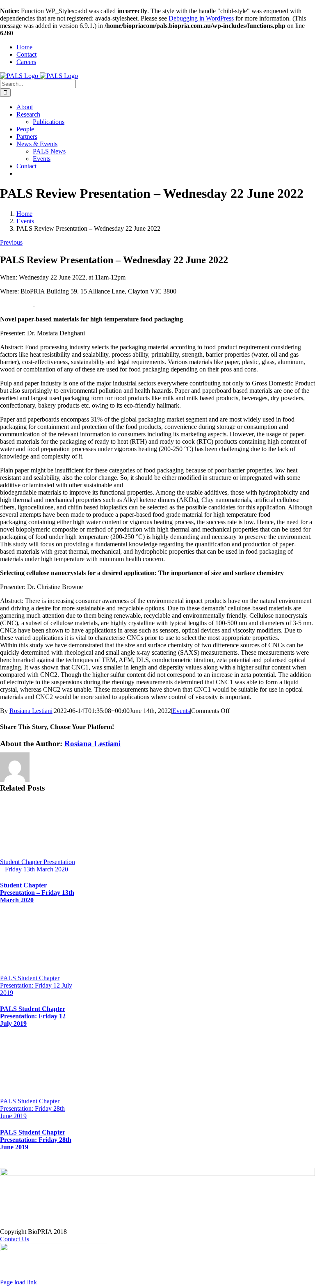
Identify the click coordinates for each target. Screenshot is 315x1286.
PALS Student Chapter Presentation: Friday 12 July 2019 (36, 985)
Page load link (18, 1282)
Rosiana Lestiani (30, 710)
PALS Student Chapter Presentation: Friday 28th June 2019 (32, 1108)
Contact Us (14, 1239)
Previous (11, 242)
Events (181, 710)
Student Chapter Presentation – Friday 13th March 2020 (37, 865)
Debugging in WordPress (201, 18)
